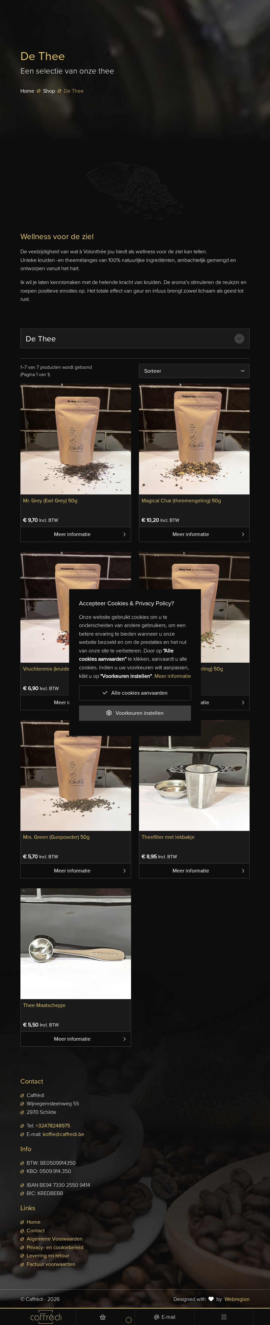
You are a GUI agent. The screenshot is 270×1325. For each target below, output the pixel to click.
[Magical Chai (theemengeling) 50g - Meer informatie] (194, 438)
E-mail (168, 1317)
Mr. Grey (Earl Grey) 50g (50, 500)
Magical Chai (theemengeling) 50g (181, 500)
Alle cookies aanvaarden (139, 693)
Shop (49, 91)
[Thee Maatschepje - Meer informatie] (75, 943)
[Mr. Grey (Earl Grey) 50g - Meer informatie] (75, 438)
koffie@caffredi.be (63, 1134)
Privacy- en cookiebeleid (55, 1247)
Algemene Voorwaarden (55, 1239)
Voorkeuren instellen (139, 713)
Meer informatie (72, 534)
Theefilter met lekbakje (168, 837)
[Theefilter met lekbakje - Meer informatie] (194, 774)
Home (27, 91)
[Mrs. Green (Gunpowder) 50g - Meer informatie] (75, 774)
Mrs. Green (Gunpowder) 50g (56, 837)
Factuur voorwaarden (51, 1264)
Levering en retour (48, 1255)
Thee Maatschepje (44, 1005)
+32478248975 (53, 1125)
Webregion (237, 1299)
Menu (224, 1317)
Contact (36, 1230)
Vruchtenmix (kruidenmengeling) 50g (66, 669)
